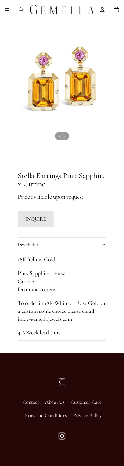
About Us (54, 402)
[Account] (102, 10)
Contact (31, 402)
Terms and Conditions (45, 415)
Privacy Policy (87, 415)
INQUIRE (35, 219)
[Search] (21, 10)
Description (28, 244)
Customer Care (86, 402)
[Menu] (7, 9)
